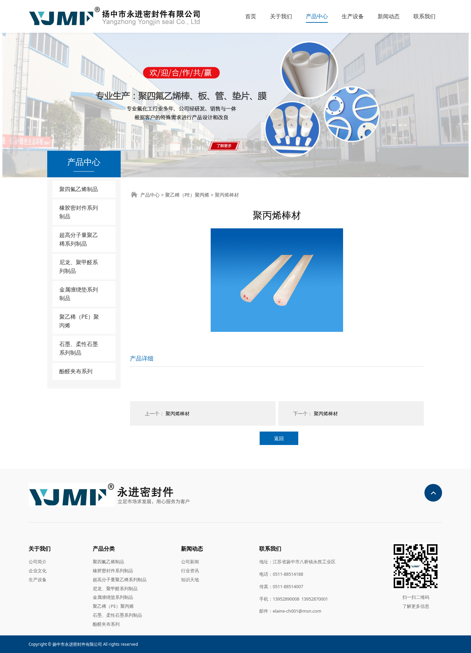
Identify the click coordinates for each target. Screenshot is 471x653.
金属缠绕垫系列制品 (78, 294)
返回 (279, 438)
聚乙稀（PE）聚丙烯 (79, 321)
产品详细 (141, 358)
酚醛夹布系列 (75, 371)
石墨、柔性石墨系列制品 (78, 348)
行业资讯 (190, 570)
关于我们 (281, 16)
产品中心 (317, 16)
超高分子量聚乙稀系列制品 (78, 239)
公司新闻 (190, 561)
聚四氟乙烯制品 (78, 189)
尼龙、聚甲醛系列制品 (78, 266)
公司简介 (38, 561)
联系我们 (424, 16)
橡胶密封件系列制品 (78, 212)
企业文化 (38, 570)
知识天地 (190, 579)
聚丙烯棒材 (178, 413)
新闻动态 (389, 16)
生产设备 (353, 16)
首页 (250, 16)
